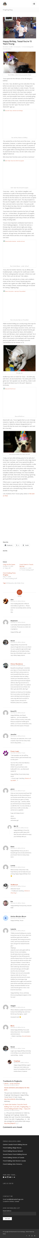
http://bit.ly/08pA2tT (10, 1123)
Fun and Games (26, 1036)
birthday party (10, 583)
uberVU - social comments (12, 1083)
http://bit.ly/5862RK (9, 1099)
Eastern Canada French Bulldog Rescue (15, 1144)
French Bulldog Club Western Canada (14, 1161)
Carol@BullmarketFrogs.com (14, 1199)
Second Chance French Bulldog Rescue (15, 1154)
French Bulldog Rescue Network (13, 1151)
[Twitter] (29, 1235)
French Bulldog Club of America (12, 1164)
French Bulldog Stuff (28, 46)
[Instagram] (34, 1235)
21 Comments (17, 46)
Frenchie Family (7, 49)
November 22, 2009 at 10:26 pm (11, 1110)
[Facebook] (26, 1235)
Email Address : (7, 1211)
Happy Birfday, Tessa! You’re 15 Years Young (17, 42)
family (18, 583)
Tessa (22, 583)
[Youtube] (32, 1235)
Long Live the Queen (9, 564)
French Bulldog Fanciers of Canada (13, 1157)
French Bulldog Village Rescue (12, 1148)
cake (15, 583)
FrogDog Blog (8, 10)
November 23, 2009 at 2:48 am (11, 1085)
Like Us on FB (8, 1183)
